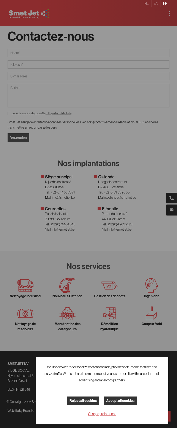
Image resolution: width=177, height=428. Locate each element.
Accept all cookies (120, 401)
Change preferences (102, 414)
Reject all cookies (83, 401)
